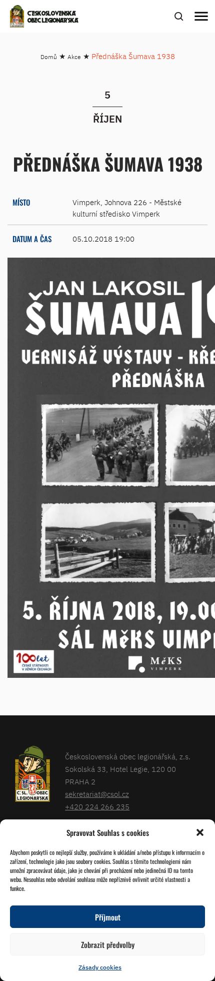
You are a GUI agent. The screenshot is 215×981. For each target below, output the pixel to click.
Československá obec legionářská (53, 18)
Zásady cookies (100, 967)
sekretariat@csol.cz (97, 794)
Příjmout (107, 916)
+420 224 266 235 (97, 806)
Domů (48, 57)
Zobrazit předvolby (107, 944)
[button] (200, 832)
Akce (74, 57)
